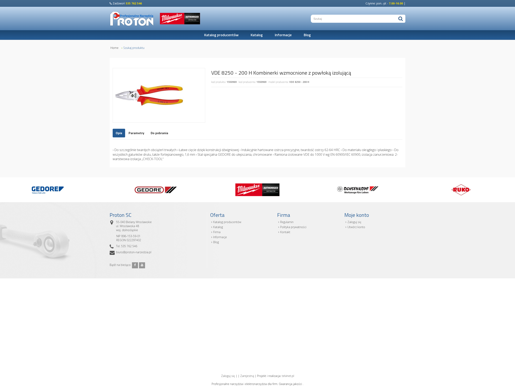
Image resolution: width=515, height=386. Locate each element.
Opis (119, 133)
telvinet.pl (288, 376)
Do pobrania (159, 133)
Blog (307, 35)
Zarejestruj (247, 376)
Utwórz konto (356, 227)
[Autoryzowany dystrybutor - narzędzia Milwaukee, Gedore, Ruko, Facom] (132, 18)
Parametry (136, 133)
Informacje (283, 35)
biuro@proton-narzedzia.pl (133, 252)
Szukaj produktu (133, 48)
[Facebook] (135, 265)
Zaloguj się (354, 222)
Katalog (257, 35)
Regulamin (287, 222)
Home (114, 48)
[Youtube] (142, 265)
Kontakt (285, 232)
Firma (216, 232)
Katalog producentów (221, 35)
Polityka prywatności (293, 227)
